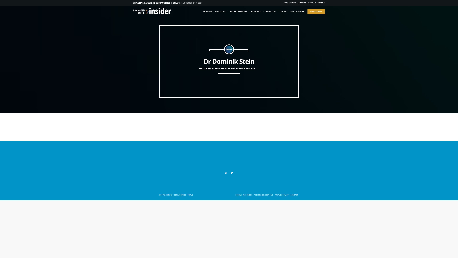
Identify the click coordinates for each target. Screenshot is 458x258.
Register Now (316, 12)
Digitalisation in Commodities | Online (168, 3)
